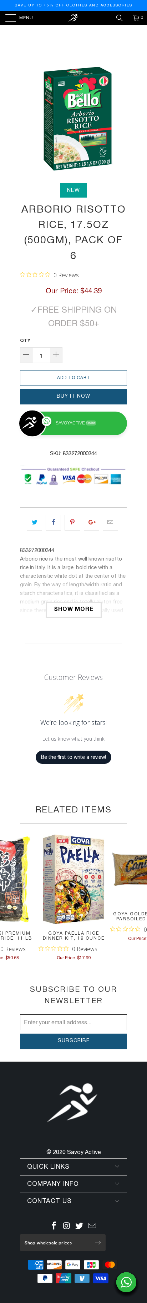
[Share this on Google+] (91, 523)
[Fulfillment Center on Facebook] (54, 1227)
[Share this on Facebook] (53, 523)
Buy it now (73, 396)
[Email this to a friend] (110, 523)
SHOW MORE (73, 609)
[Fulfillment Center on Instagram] (66, 1227)
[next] (120, 119)
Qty (25, 341)
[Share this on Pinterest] (72, 523)
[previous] (27, 119)
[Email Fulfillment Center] (92, 1227)
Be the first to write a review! (73, 757)
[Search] (122, 18)
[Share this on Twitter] (34, 523)
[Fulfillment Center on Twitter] (79, 1227)
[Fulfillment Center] (73, 18)
